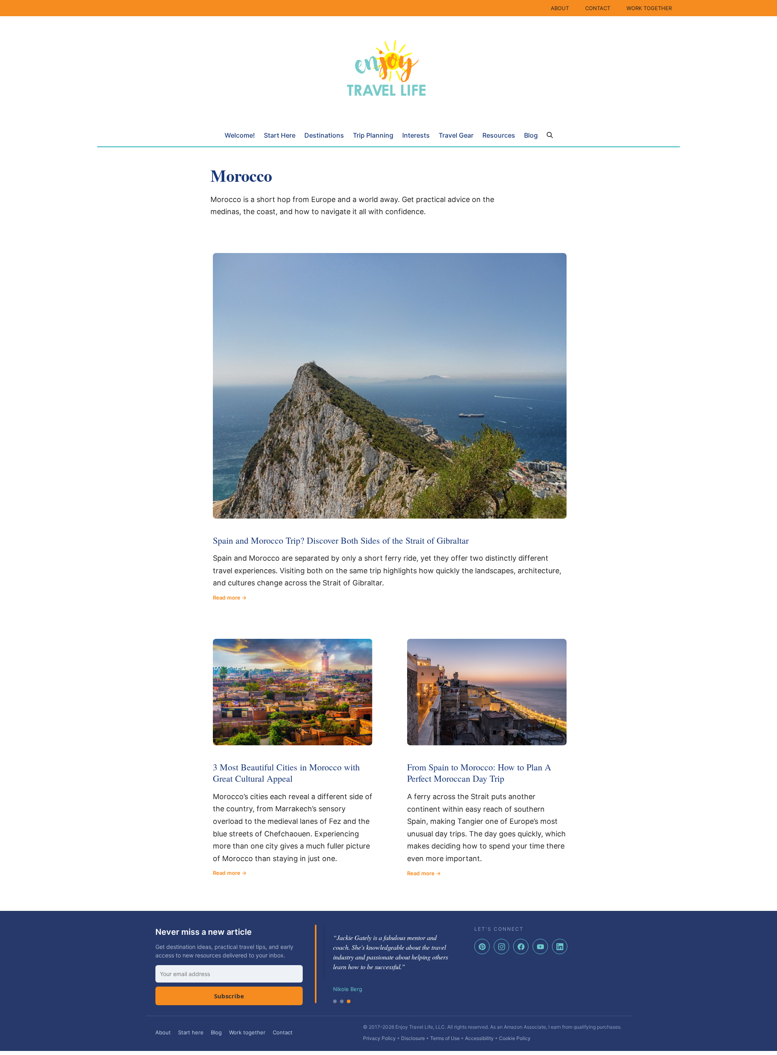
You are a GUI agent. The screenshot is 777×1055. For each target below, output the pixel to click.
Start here (191, 1032)
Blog (531, 135)
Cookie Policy (515, 1038)
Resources (498, 135)
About (163, 1032)
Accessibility (479, 1038)
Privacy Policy (379, 1038)
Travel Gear (456, 135)
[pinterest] (482, 946)
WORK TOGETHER (649, 8)
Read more (226, 597)
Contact (283, 1032)
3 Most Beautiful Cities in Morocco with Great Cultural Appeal (286, 773)
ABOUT (560, 8)
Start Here (279, 135)
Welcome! (240, 135)
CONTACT (597, 8)
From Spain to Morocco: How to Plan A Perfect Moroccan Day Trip (479, 773)
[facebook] (521, 946)
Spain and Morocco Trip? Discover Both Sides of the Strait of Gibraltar (341, 540)
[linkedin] (559, 946)
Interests (416, 135)
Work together (247, 1032)
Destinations (324, 135)
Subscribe (229, 996)
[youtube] (540, 946)
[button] (549, 135)
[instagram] (501, 946)
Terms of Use (445, 1038)
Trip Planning (373, 135)
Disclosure (413, 1038)
